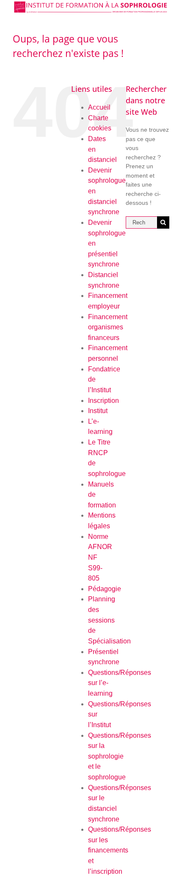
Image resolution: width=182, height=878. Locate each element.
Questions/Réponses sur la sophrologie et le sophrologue (119, 756)
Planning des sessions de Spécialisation (109, 620)
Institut (98, 410)
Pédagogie (104, 588)
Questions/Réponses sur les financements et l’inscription (119, 850)
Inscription (103, 400)
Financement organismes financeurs (107, 327)
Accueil (99, 107)
